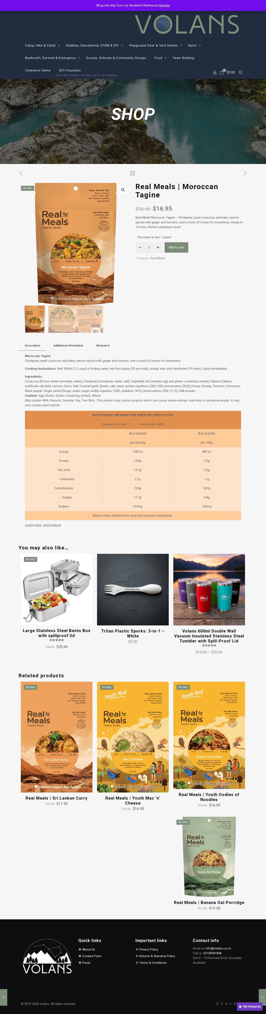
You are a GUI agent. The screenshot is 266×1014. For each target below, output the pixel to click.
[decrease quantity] (140, 247)
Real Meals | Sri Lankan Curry (56, 798)
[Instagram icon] (234, 1004)
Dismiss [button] (164, 5)
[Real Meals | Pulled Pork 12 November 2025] (3, 997)
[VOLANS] (187, 24)
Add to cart (176, 247)
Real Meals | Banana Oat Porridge (209, 902)
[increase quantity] (157, 247)
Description (32, 345)
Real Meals (157, 258)
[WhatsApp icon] (217, 1004)
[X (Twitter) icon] (226, 1004)
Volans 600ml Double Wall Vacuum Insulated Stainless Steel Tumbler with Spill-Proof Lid (209, 636)
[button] (123, 190)
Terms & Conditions (153, 963)
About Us (88, 949)
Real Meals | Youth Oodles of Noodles (209, 797)
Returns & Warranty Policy (157, 956)
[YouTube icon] (230, 1004)
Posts (85, 963)
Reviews (102, 345)
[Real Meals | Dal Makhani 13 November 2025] (262, 997)
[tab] (32, 345)
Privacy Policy (148, 949)
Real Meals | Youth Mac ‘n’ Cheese (132, 801)
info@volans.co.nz (218, 948)
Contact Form (91, 956)
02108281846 (212, 953)
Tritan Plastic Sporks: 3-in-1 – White (133, 633)
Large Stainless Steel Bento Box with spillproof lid (56, 633)
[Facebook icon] (221, 1004)
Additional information (68, 345)
